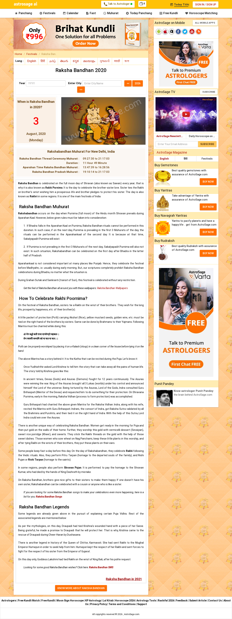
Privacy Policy (98, 604)
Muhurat (111, 13)
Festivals (47, 13)
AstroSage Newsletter (169, 136)
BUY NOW (208, 181)
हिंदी (185, 158)
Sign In (199, 4)
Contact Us (215, 600)
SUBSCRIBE (208, 91)
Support (142, 604)
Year (22, 83)
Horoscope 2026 (125, 600)
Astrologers (9, 600)
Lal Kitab (108, 600)
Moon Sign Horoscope (70, 600)
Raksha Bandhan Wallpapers (112, 288)
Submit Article (198, 600)
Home (18, 54)
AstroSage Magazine (172, 152)
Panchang (23, 13)
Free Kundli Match (29, 600)
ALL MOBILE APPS (205, 22)
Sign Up (211, 4)
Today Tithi (179, 4)
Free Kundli (168, 13)
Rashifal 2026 (166, 600)
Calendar (70, 13)
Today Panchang (139, 13)
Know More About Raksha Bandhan (81, 588)
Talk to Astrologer (116, 4)
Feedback (182, 600)
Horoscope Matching (201, 13)
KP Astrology (93, 600)
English (164, 158)
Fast (91, 13)
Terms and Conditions (122, 604)
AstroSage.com (131, 614)
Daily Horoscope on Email (203, 136)
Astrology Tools (146, 600)
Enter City (74, 83)
